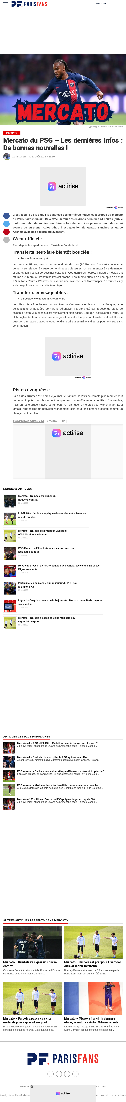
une (63, 421)
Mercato (52, 421)
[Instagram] (75, 1074)
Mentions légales (28, 1086)
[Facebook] (50, 1074)
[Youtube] (67, 1074)
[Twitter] (59, 1074)
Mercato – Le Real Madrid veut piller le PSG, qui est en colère (52, 757)
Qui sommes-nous (96, 1086)
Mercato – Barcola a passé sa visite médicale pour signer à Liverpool (27, 1020)
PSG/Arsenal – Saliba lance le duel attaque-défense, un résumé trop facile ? (61, 771)
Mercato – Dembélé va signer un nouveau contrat (30, 964)
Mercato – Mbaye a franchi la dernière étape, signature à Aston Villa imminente (91, 1020)
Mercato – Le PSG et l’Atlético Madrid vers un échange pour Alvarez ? (57, 743)
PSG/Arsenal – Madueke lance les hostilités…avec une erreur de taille (57, 785)
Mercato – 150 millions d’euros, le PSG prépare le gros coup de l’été (56, 799)
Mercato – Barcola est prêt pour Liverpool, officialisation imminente (92, 964)
